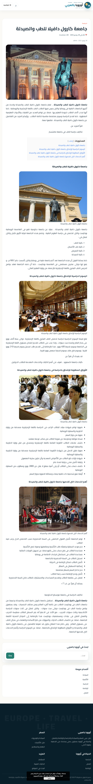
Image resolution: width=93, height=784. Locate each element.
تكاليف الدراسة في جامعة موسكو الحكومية (63, 595)
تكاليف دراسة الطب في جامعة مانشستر (66, 132)
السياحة (85, 675)
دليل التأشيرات (40, 742)
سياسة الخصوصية (38, 776)
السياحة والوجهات (38, 738)
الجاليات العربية (39, 764)
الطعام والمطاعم (38, 746)
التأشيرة (85, 679)
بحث (10, 655)
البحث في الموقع (38, 768)
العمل (86, 692)
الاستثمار (42, 759)
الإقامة (85, 688)
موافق (49, 778)
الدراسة (84, 23)
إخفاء (71, 141)
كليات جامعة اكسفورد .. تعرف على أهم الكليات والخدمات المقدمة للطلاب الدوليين (47, 362)
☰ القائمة (7, 5)
